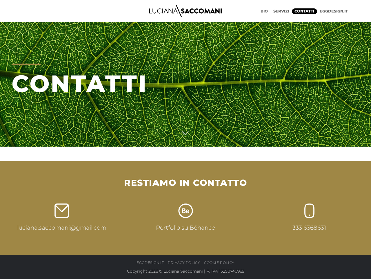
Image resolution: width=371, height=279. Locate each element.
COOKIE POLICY (219, 262)
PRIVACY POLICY (184, 262)
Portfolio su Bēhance (185, 227)
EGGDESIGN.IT (334, 11)
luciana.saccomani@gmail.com (61, 227)
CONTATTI (304, 11)
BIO (264, 11)
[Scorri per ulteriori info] (185, 133)
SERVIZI (281, 11)
